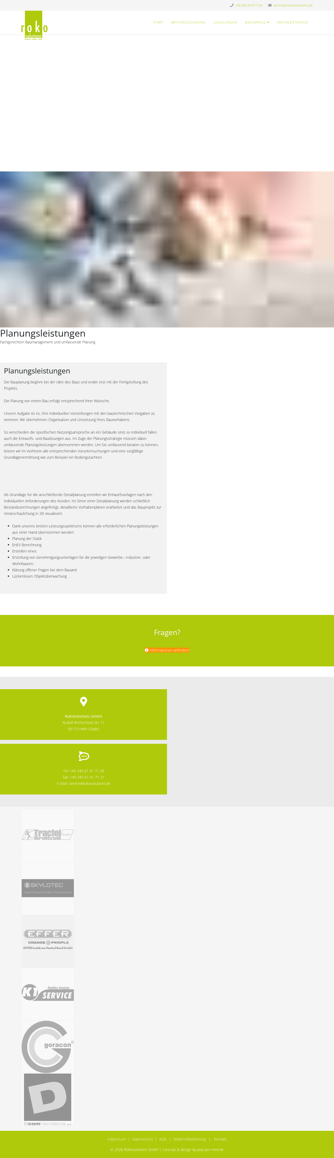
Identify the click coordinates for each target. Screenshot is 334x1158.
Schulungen (225, 22)
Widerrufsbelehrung (190, 1139)
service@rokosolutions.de (293, 5)
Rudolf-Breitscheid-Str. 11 (84, 722)
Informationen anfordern (168, 650)
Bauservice (255, 22)
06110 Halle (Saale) (83, 728)
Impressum (117, 1139)
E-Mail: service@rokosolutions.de (83, 783)
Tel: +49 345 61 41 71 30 (83, 770)
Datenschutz (142, 1139)
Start (158, 22)
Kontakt (220, 1139)
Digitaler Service (293, 22)
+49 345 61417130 (248, 5)
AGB (162, 1139)
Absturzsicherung (188, 22)
